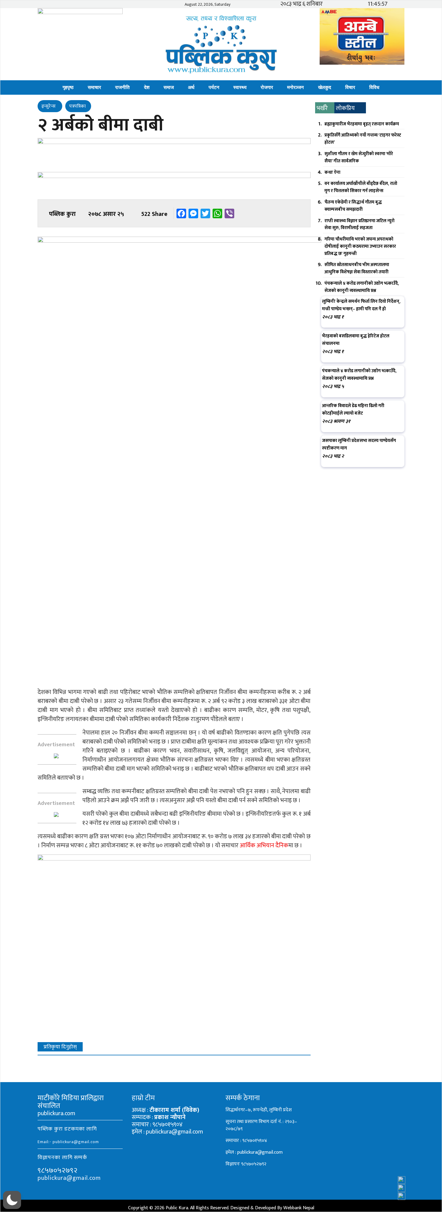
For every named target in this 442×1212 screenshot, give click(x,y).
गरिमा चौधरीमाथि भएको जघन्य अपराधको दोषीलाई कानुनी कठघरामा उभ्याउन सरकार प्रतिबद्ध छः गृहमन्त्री (360, 246)
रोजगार (267, 87)
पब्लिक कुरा (62, 214)
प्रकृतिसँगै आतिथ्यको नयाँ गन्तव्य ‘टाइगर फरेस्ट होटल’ (362, 138)
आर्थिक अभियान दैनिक (264, 845)
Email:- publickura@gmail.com (68, 1141)
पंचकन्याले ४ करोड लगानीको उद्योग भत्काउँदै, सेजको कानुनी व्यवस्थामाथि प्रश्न (361, 287)
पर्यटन (214, 87)
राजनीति (122, 87)
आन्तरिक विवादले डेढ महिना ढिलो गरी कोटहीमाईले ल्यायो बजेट (353, 409)
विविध (374, 87)
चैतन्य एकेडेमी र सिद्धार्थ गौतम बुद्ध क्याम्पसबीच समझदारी (353, 205)
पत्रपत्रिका (77, 106)
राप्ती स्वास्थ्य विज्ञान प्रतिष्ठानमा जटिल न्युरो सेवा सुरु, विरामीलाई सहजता (359, 224)
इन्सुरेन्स (49, 106)
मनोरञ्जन (295, 87)
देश (146, 87)
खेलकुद (324, 87)
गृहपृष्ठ (68, 87)
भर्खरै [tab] (322, 108)
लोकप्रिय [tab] (345, 108)
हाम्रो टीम (143, 1098)
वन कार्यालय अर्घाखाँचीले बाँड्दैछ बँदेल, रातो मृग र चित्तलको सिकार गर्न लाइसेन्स (360, 187)
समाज (169, 87)
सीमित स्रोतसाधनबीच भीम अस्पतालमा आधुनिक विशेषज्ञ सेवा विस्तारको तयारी (356, 268)
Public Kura (177, 1208)
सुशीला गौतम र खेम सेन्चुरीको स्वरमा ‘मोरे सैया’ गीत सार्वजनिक (358, 157)
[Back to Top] (425, 1191)
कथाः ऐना (332, 172)
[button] (12, 1200)
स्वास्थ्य (240, 87)
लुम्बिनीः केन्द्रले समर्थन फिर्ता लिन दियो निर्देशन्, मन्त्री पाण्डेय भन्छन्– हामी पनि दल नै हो (361, 305)
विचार (350, 87)
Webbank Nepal (298, 1208)
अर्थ (191, 87)
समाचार (94, 87)
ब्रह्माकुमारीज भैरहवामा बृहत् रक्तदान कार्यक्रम (361, 124)
